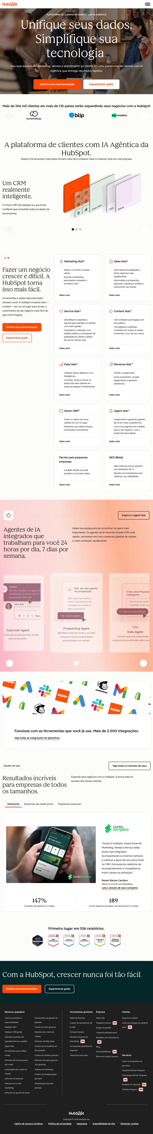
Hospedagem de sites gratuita (44, 1086)
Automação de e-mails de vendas (16, 1071)
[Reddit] (94, 1104)
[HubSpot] (9, 4)
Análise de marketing (44, 1069)
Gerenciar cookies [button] (129, 1124)
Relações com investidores (107, 1040)
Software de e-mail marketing (13, 1086)
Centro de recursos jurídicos (28, 1124)
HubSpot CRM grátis (13, 1032)
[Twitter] (76, 1104)
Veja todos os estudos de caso (132, 765)
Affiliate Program (132, 1089)
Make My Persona (77, 1018)
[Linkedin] (85, 1104)
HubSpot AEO (11, 1027)
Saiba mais (66, 295)
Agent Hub (9, 1046)
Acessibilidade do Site (104, 1124)
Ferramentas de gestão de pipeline (46, 1020)
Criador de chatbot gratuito (46, 1055)
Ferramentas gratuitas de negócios (81, 1048)
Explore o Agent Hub (135, 515)
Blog (98, 1047)
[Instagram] (59, 1104)
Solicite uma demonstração (60, 84)
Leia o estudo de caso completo (120, 888)
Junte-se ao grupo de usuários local (135, 1025)
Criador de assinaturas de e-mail (81, 1025)
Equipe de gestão (103, 1028)
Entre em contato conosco (107, 1057)
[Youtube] (68, 1104)
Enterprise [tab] (13, 804)
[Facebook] (50, 1104)
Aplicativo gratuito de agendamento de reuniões (16, 1039)
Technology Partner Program (134, 1077)
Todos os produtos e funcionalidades (13, 1020)
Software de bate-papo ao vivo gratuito (46, 1062)
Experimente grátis (104, 84)
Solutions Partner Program (133, 1070)
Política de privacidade (59, 1124)
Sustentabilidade (106, 1052)
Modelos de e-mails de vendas (44, 1034)
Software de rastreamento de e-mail (16, 1062)
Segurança (82, 1124)
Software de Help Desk (45, 1041)
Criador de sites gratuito (45, 1027)
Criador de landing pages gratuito (46, 1076)
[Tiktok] (102, 1104)
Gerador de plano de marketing (79, 1039)
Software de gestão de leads (17, 1093)
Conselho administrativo (106, 1033)
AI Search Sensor (77, 1032)
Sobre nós (100, 1018)
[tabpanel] (76, 862)
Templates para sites (79, 1055)
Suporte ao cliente (130, 1018)
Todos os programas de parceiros (132, 1063)
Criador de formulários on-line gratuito (46, 1048)
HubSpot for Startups (133, 1085)
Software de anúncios (14, 1079)
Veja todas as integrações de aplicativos (37, 738)
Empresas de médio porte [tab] (38, 804)
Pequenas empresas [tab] (69, 804)
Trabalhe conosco (106, 1023)
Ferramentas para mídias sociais (15, 1053)
